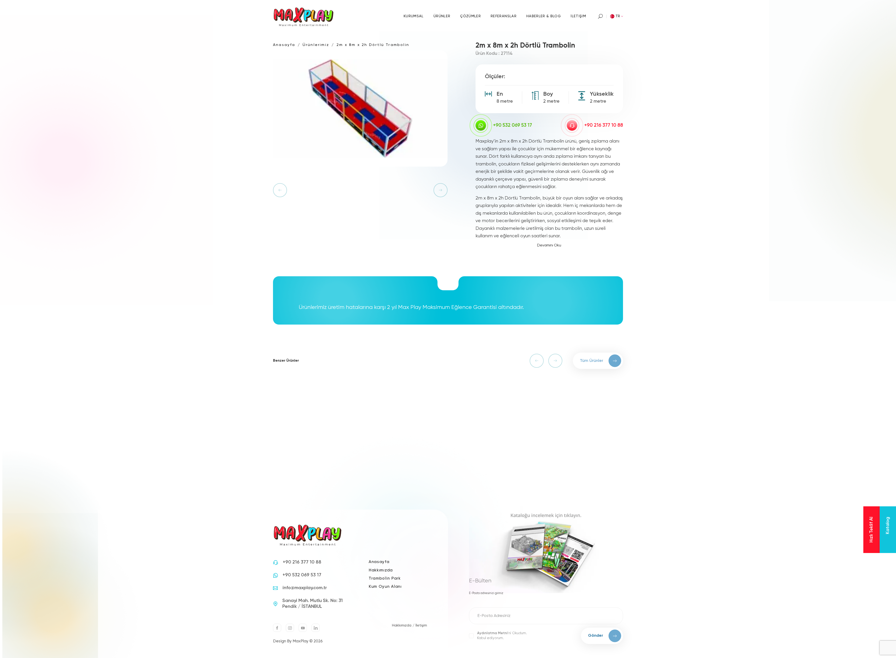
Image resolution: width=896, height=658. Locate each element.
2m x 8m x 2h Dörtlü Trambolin (372, 45)
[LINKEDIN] (316, 628)
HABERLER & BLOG (543, 16)
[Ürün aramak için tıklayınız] (600, 16)
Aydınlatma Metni (492, 633)
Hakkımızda (381, 570)
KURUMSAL (414, 16)
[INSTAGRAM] (290, 628)
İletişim (421, 625)
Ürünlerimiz (316, 45)
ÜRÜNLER (442, 16)
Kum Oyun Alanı (385, 587)
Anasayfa (284, 45)
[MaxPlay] (304, 16)
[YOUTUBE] (303, 628)
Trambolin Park (385, 579)
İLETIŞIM (578, 16)
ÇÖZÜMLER (470, 16)
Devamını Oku (549, 245)
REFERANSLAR (504, 16)
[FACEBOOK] (277, 628)
